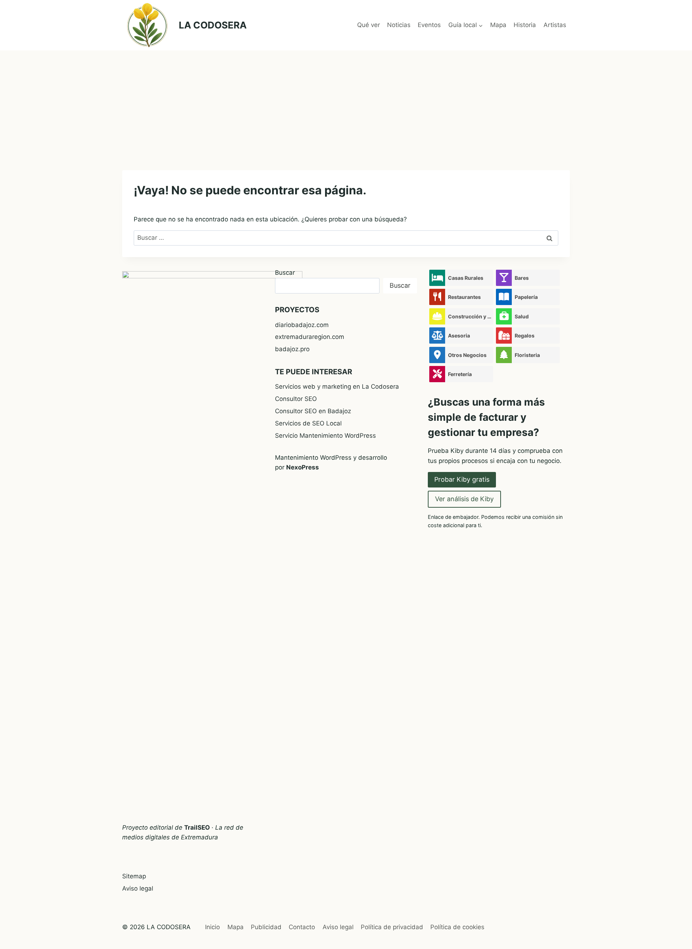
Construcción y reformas (470, 316)
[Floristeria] (504, 355)
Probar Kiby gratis (461, 479)
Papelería (526, 297)
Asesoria (459, 335)
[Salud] (504, 316)
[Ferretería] (437, 374)
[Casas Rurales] (437, 278)
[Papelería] (504, 297)
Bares (522, 278)
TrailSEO (197, 827)
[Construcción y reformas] (437, 316)
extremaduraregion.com (309, 336)
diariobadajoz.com (302, 324)
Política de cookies (457, 927)
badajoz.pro (292, 349)
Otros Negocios (467, 355)
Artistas (555, 24)
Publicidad (266, 927)
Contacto (302, 927)
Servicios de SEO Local (308, 423)
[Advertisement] (346, 104)
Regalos (524, 335)
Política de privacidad (392, 927)
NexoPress (302, 467)
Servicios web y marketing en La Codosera (337, 386)
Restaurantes (464, 297)
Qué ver (368, 24)
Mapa (498, 24)
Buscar (285, 272)
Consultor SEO (296, 398)
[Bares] (504, 278)
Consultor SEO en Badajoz (313, 411)
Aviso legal (137, 888)
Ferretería (460, 374)
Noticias (399, 24)
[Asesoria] (437, 335)
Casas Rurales (465, 278)
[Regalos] (504, 335)
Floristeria (527, 355)
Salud (522, 316)
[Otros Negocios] (437, 355)
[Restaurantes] (437, 297)
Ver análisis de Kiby (464, 499)
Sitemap (134, 876)
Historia (525, 24)
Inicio (212, 927)
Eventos (429, 24)
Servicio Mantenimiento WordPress (325, 435)
